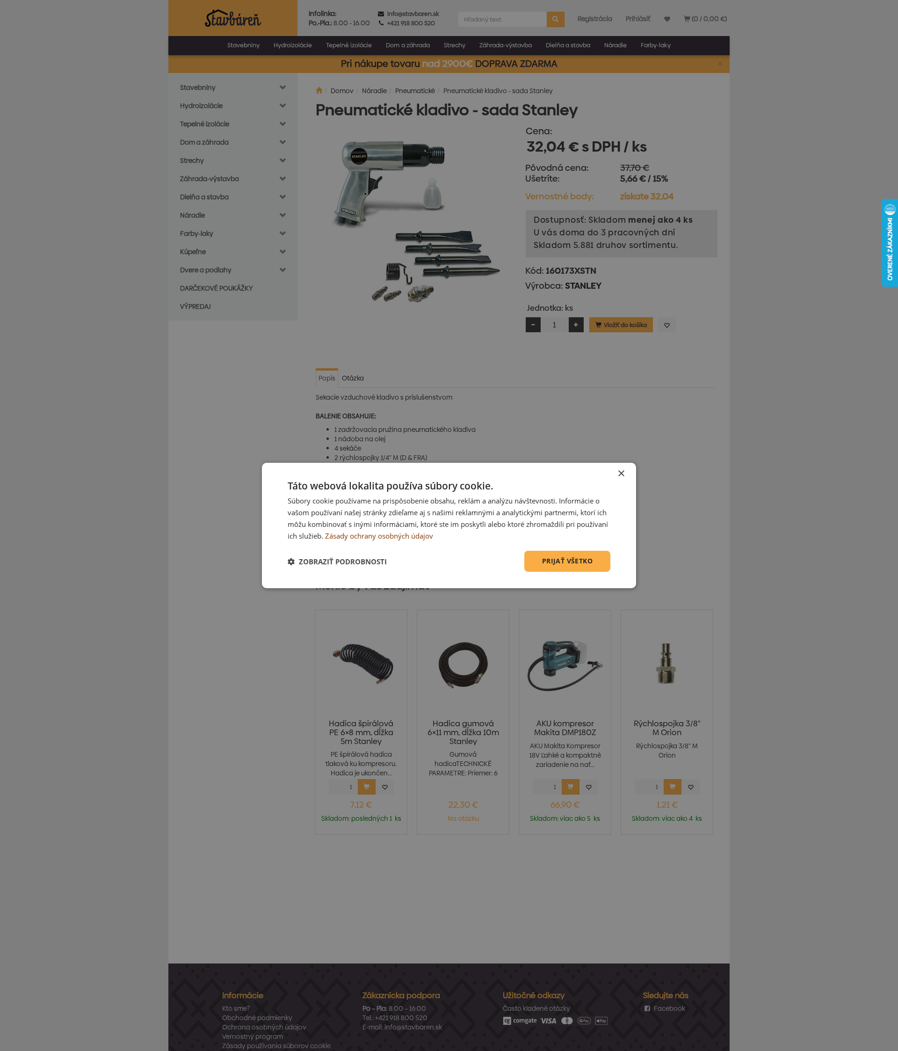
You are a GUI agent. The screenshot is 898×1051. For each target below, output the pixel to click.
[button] (337, 561)
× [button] (620, 473)
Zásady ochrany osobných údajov (379, 535)
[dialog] (449, 525)
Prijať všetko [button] (567, 560)
